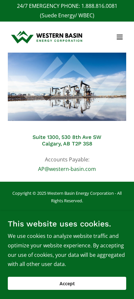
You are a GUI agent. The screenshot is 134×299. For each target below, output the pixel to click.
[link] (46, 37)
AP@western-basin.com (67, 169)
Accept (67, 283)
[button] (119, 36)
